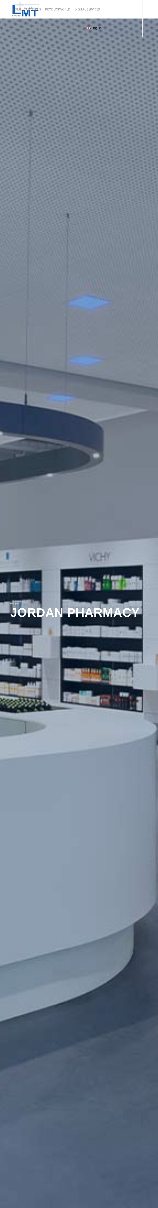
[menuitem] (17, 9)
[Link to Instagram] (18, 46)
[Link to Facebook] (11, 46)
